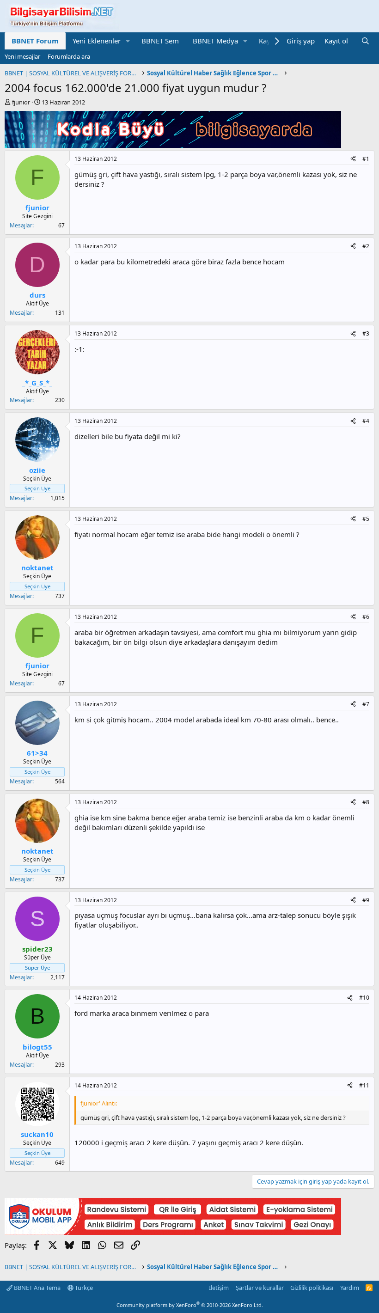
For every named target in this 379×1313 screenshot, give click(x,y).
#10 (364, 998)
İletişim (219, 1287)
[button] (128, 40)
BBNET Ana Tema (36, 1287)
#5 (365, 519)
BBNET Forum (35, 40)
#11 (364, 1085)
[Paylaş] (353, 159)
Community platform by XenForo (189, 1304)
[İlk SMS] (173, 1232)
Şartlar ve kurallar (260, 1287)
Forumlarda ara (69, 56)
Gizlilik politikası (311, 1287)
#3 (365, 333)
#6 (365, 617)
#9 (365, 900)
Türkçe (83, 1287)
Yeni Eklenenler (97, 40)
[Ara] (365, 40)
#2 (365, 246)
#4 (365, 421)
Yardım (349, 1287)
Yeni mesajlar (22, 56)
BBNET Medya (215, 40)
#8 (365, 802)
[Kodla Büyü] (173, 145)
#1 (365, 159)
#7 (365, 704)
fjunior (21, 102)
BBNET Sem (160, 40)
